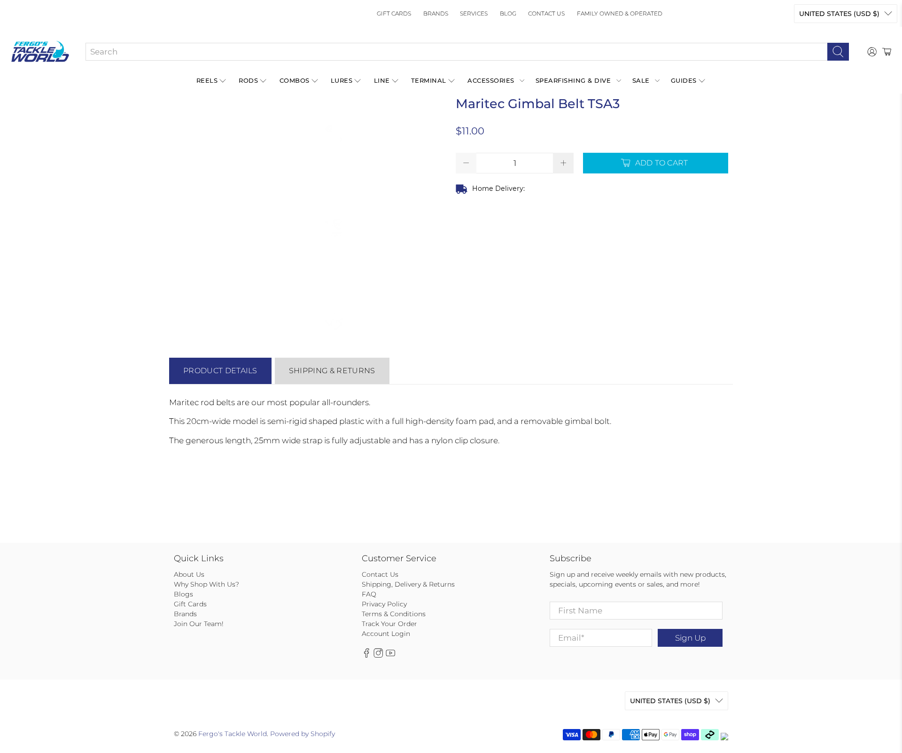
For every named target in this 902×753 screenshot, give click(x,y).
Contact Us (546, 13)
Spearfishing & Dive (573, 80)
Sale (641, 80)
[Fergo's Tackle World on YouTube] (390, 655)
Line (382, 80)
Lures (342, 80)
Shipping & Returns (332, 370)
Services (474, 13)
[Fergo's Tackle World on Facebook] (366, 655)
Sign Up (690, 638)
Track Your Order (389, 624)
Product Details (220, 370)
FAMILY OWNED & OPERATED (619, 13)
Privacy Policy (384, 604)
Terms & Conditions (394, 614)
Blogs (183, 594)
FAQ (369, 594)
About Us (189, 574)
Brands (435, 13)
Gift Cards (394, 13)
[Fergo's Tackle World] (40, 51)
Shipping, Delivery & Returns (408, 584)
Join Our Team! (199, 624)
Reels (207, 80)
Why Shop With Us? (206, 584)
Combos (295, 80)
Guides (684, 80)
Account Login (386, 633)
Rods (248, 80)
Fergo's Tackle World (232, 733)
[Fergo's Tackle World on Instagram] (378, 655)
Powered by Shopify (302, 733)
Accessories (490, 80)
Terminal (428, 80)
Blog (508, 13)
